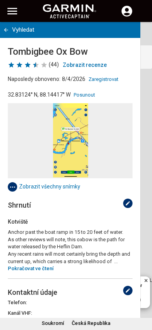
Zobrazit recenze (85, 65)
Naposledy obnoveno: (34, 79)
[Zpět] (6, 30)
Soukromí (53, 323)
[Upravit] (128, 203)
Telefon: (17, 302)
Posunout (84, 95)
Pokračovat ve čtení (30, 268)
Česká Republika (91, 323)
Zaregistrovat (103, 79)
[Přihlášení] (126, 16)
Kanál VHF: (20, 313)
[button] (142, 294)
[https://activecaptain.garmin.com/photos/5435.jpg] (70, 140)
